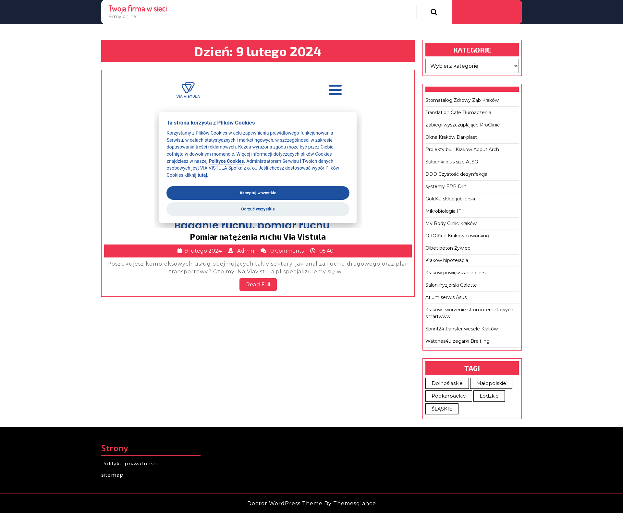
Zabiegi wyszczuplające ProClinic (462, 125)
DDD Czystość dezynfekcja (456, 174)
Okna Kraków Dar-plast (451, 137)
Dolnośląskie (447, 383)
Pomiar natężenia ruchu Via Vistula (258, 236)
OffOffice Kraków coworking (457, 236)
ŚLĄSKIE (442, 409)
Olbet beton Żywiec (447, 248)
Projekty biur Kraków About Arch (462, 149)
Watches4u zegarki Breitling (457, 341)
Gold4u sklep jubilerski (450, 199)
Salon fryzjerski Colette (451, 285)
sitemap (112, 475)
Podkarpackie (449, 396)
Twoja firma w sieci (137, 8)
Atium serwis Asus (446, 297)
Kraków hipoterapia (446, 260)
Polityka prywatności (129, 463)
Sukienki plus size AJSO (451, 162)
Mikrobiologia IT (443, 211)
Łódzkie (489, 396)
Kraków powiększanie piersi (455, 273)
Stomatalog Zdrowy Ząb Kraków (462, 100)
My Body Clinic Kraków (451, 223)
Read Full (261, 286)
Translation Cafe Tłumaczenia (458, 112)
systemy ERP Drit (445, 186)
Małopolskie (491, 383)
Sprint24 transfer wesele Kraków (461, 329)
